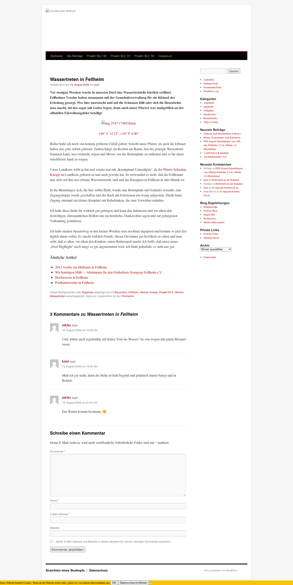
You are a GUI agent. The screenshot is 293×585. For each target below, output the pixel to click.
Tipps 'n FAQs (211, 122)
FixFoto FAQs (211, 233)
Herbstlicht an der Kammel (225, 179)
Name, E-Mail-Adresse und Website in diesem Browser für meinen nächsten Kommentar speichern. (113, 541)
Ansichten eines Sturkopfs (66, 570)
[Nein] (150, 583)
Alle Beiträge (75, 56)
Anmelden (209, 79)
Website (54, 528)
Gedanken (209, 110)
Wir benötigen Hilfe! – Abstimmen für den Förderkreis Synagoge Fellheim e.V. (108, 272)
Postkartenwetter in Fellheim (74, 282)
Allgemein (88, 292)
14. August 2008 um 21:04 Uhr (80, 402)
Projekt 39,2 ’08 (144, 56)
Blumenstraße (210, 206)
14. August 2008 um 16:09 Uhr (80, 330)
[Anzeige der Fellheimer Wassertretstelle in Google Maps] (118, 123)
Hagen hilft (209, 214)
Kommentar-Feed (212, 87)
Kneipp (154, 292)
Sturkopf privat (211, 237)
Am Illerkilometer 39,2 (215, 156)
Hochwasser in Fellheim (71, 277)
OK (114, 582)
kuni (97, 84)
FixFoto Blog (210, 210)
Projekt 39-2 (166, 292)
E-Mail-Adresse (60, 514)
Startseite (56, 56)
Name (54, 500)
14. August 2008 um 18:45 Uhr (80, 366)
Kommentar (57, 451)
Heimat (144, 292)
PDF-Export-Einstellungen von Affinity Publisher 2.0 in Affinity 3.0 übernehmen (222, 145)
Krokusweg (210, 218)
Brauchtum (121, 292)
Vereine (179, 292)
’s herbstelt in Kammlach (216, 152)
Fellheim (133, 292)
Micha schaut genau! (214, 222)
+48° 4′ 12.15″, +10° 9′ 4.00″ (118, 133)
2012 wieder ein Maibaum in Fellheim (81, 267)
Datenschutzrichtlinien (133, 582)
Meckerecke (210, 114)
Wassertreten (57, 296)
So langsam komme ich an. (225, 187)
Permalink (128, 296)
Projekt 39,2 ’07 (120, 56)
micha (66, 324)
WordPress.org (211, 91)
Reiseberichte (210, 118)
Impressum (165, 56)
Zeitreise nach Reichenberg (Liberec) (222, 133)
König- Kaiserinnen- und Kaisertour (222, 137)
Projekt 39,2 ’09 (96, 56)
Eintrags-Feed (211, 83)
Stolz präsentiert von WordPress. (221, 570)
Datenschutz (210, 257)
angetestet (208, 106)
